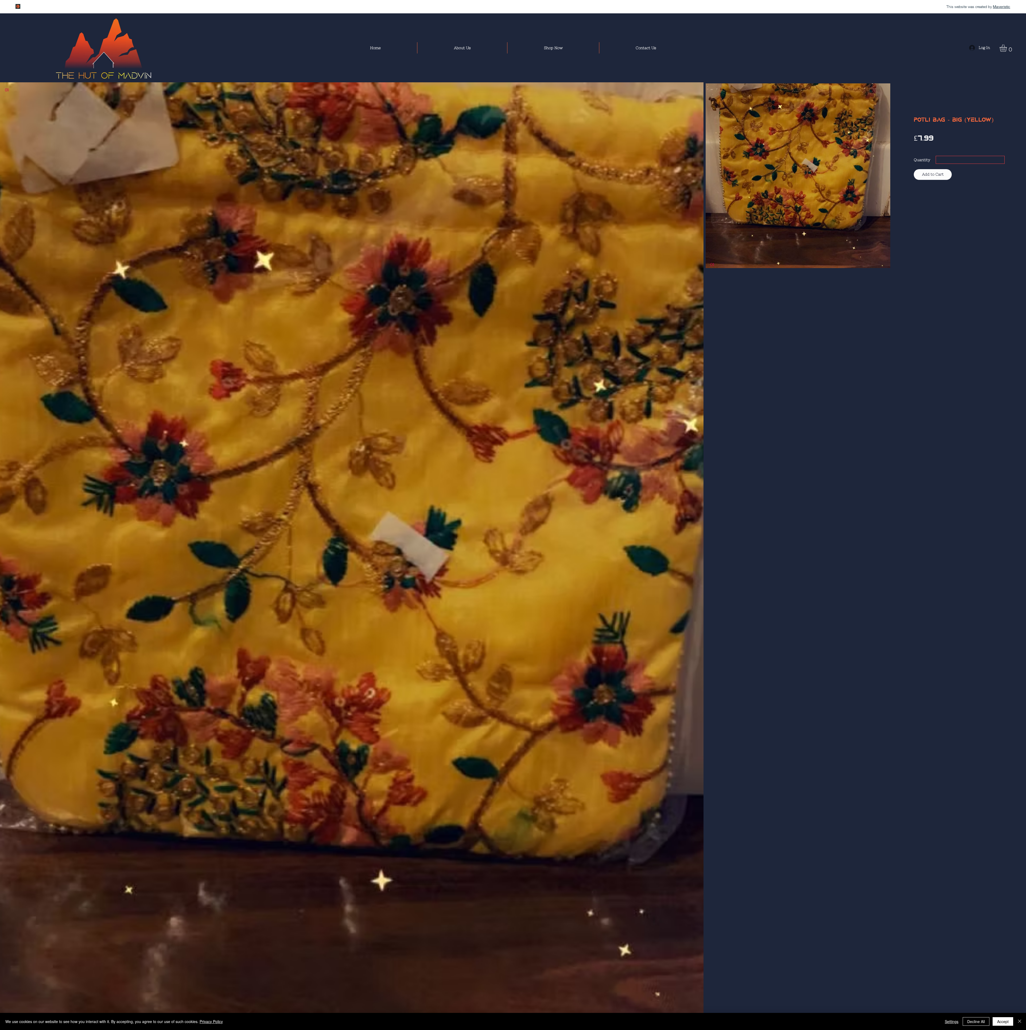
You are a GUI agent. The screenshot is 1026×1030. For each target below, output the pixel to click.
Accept (1003, 1021)
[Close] (1019, 1021)
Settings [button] (951, 1021)
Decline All (976, 1021)
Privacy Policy (211, 1021)
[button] (1007, 48)
